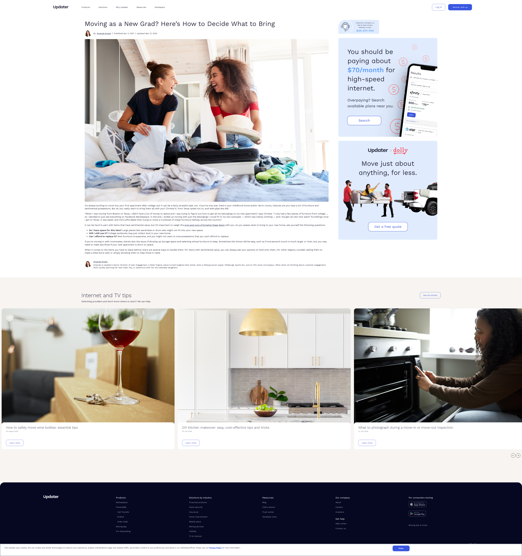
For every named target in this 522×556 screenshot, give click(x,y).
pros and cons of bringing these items (204, 225)
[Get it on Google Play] (443, 514)
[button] (87, 7)
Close (401, 548)
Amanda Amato (104, 33)
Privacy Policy (215, 548)
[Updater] (61, 7)
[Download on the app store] (443, 505)
